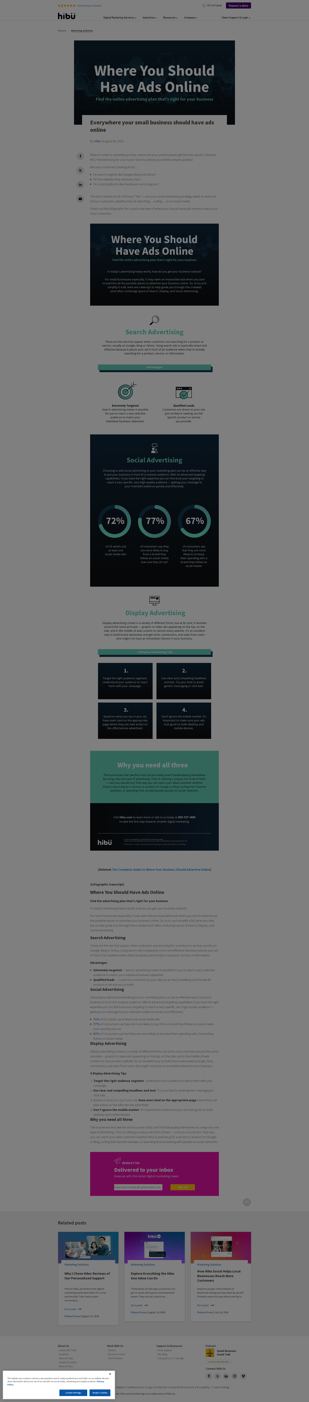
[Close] (110, 1374)
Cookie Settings (73, 1392)
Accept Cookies (100, 1392)
